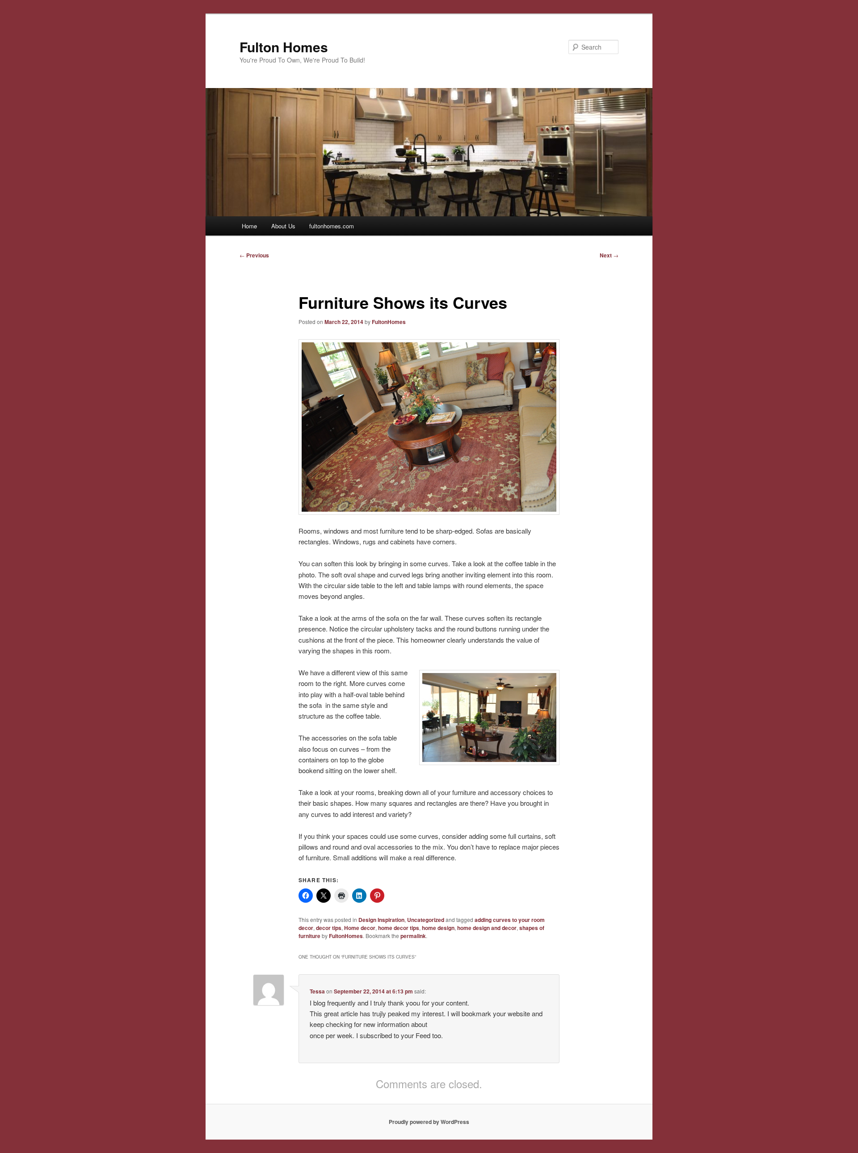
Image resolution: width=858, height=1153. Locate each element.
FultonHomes (389, 322)
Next (609, 255)
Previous (254, 255)
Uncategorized (425, 920)
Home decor (359, 928)
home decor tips (398, 928)
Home (249, 226)
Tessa (317, 991)
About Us (283, 226)
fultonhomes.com (331, 226)
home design (438, 928)
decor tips (328, 928)
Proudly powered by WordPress (429, 1122)
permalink (413, 936)
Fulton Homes (284, 46)
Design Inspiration (381, 920)
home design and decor (487, 928)
